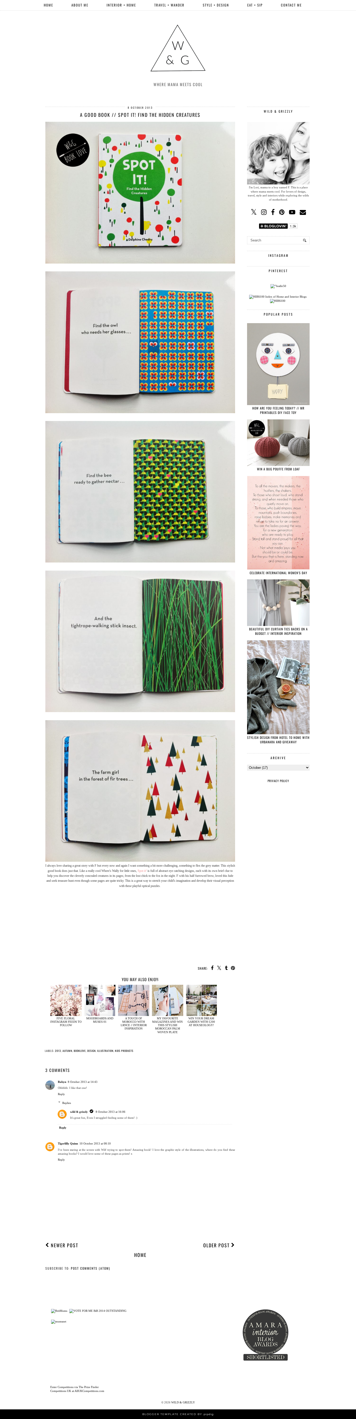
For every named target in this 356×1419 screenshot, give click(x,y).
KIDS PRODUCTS (124, 1051)
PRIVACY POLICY (278, 781)
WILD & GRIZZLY (183, 1402)
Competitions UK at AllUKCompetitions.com (77, 1390)
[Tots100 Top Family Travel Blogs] (152, 1344)
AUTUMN (67, 1051)
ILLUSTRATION (105, 1051)
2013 (58, 1051)
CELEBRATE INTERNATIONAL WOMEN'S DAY (278, 573)
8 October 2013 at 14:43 (82, 1081)
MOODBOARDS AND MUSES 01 (99, 1020)
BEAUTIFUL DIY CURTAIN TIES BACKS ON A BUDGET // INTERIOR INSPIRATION (278, 631)
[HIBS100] (277, 300)
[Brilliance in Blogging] (97, 1310)
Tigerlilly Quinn (68, 1143)
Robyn (62, 1081)
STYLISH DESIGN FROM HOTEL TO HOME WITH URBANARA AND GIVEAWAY (278, 739)
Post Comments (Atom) (90, 1268)
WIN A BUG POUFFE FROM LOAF (278, 469)
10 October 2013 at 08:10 (95, 1143)
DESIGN (91, 1051)
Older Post (217, 1245)
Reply (61, 1094)
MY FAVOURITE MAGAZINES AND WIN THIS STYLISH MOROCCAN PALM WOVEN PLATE (167, 1025)
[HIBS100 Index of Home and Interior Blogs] (277, 296)
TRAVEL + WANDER (169, 5)
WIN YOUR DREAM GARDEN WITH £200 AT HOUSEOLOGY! (201, 1022)
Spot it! (142, 871)
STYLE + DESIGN (216, 5)
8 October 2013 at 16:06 (110, 1111)
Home (48, 5)
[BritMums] (59, 1310)
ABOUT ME (79, 5)
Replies (66, 1102)
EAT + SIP (255, 5)
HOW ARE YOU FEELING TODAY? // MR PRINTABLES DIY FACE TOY (278, 410)
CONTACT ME (291, 5)
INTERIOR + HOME (121, 5)
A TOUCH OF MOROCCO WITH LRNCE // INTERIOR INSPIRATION (134, 1023)
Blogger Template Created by (178, 1414)
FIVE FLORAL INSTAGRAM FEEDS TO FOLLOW (66, 1022)
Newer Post (63, 1245)
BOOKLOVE (80, 1051)
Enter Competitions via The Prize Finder (74, 1387)
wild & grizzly (79, 1111)
